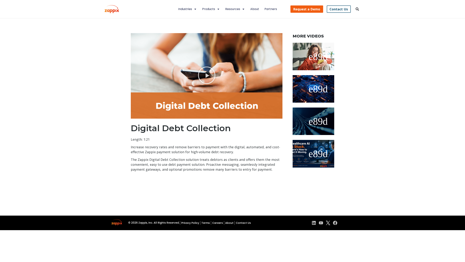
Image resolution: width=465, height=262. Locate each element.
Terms (205, 223)
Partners (270, 9)
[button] (357, 9)
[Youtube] (321, 223)
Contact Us (243, 223)
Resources (232, 9)
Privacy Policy (190, 223)
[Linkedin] (314, 223)
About (254, 9)
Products (208, 9)
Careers (217, 223)
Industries (185, 9)
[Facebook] (335, 223)
